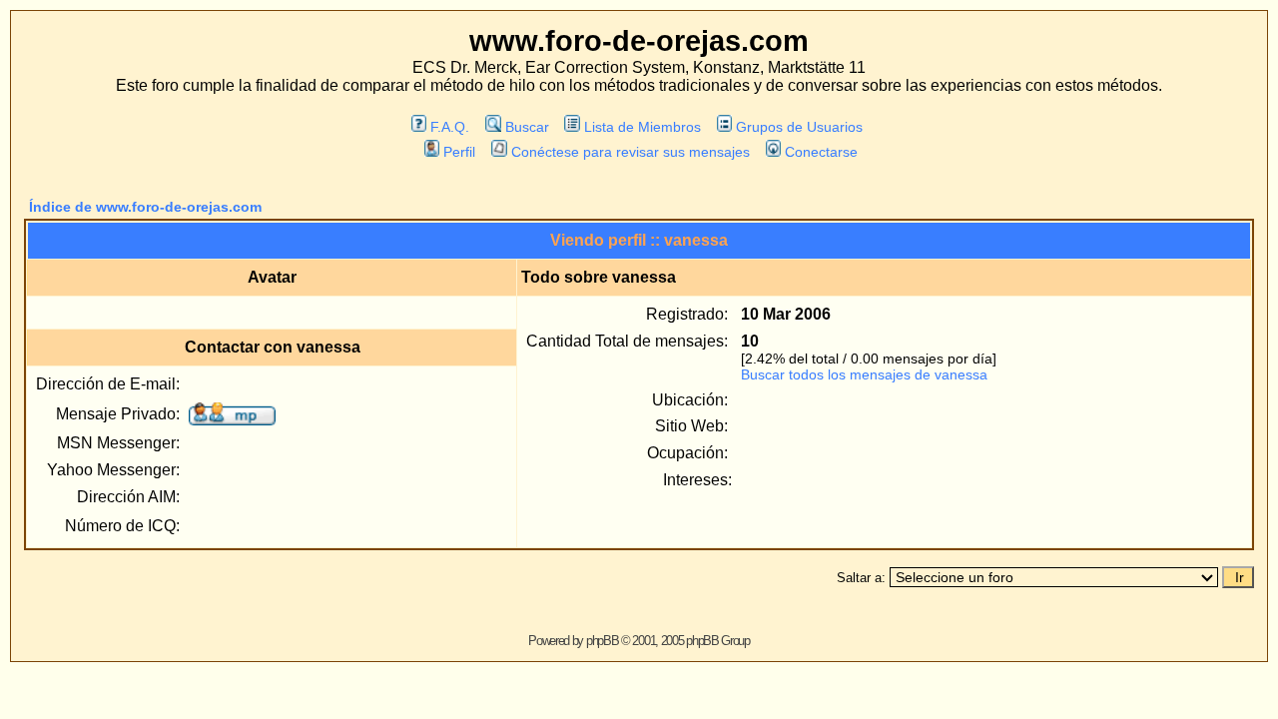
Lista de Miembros (642, 127)
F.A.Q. (449, 127)
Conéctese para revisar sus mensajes (630, 152)
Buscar (526, 127)
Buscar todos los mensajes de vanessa (864, 374)
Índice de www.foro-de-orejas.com (145, 207)
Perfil (459, 152)
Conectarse (821, 152)
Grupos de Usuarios (799, 127)
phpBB (602, 640)
